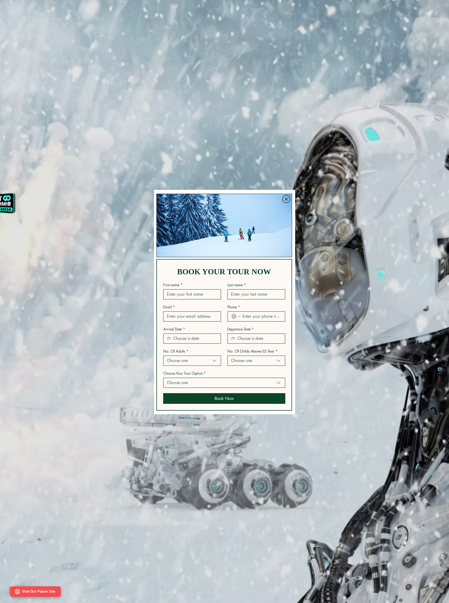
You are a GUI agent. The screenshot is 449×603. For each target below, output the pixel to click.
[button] (286, 198)
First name (172, 285)
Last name (236, 285)
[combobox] (192, 361)
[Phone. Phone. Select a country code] (236, 317)
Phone (233, 307)
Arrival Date (174, 329)
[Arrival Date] (169, 339)
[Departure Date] (233, 339)
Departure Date (240, 329)
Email (169, 307)
